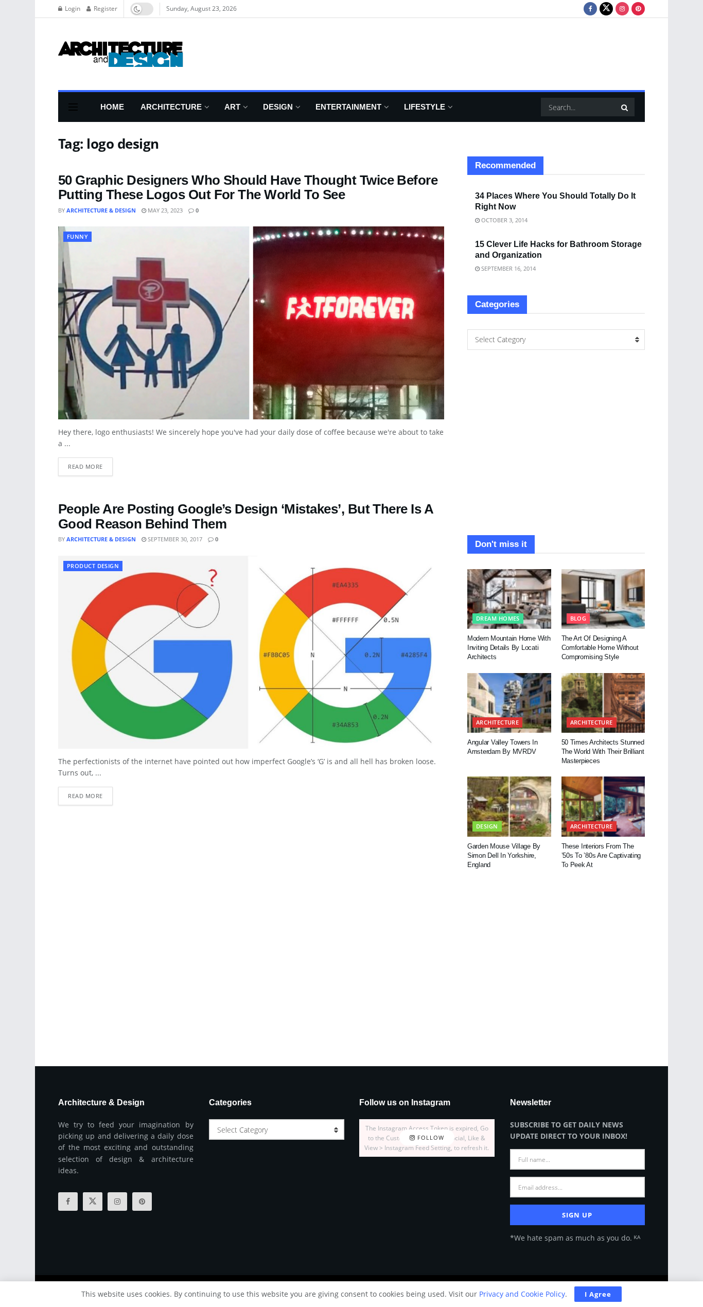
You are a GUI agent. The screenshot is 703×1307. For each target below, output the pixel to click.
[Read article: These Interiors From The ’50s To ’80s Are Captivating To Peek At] (603, 806)
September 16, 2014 (508, 268)
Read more (90, 463)
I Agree (598, 1294)
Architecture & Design (101, 210)
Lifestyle (424, 106)
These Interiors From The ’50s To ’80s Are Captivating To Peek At (601, 855)
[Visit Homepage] (120, 54)
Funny (77, 236)
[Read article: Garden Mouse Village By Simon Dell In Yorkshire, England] (509, 806)
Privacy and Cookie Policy (522, 1294)
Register (104, 8)
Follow (429, 1138)
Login (71, 8)
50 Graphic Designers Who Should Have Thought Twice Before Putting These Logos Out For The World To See (247, 187)
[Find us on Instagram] (622, 8)
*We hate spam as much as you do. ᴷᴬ (575, 1238)
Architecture (171, 106)
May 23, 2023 (164, 210)
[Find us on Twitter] (606, 8)
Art (232, 106)
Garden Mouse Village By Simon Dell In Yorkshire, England (503, 855)
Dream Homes (498, 618)
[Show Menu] (73, 107)
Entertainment (348, 106)
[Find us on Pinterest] (638, 8)
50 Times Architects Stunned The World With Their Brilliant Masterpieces (602, 751)
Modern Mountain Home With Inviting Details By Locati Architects (509, 647)
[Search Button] (625, 107)
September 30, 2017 (174, 539)
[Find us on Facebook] (590, 8)
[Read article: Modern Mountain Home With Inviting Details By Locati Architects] (509, 599)
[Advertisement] (457, 52)
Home (112, 106)
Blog (578, 618)
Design (278, 106)
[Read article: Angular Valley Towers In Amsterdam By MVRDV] (509, 703)
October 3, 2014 (504, 220)
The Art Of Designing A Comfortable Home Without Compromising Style (600, 647)
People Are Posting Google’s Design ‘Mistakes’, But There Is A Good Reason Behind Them (245, 516)
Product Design (93, 566)
